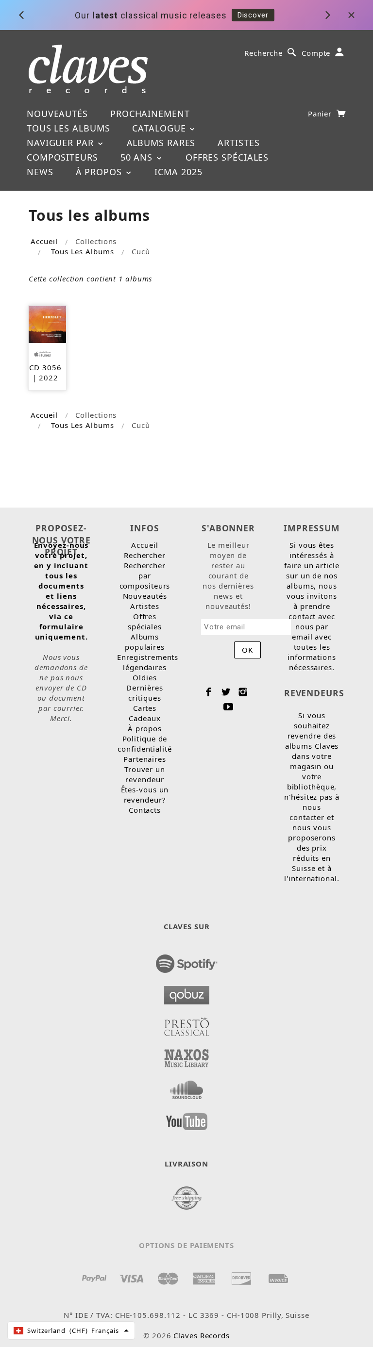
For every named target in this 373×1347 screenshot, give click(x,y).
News (40, 172)
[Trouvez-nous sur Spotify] (187, 961)
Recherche (263, 53)
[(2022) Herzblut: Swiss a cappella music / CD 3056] (47, 323)
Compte (316, 53)
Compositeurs (62, 157)
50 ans (137, 157)
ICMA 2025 (178, 172)
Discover (253, 15)
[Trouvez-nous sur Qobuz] (187, 992)
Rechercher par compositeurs (144, 575)
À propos (100, 172)
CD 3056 (45, 367)
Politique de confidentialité (145, 744)
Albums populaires (145, 642)
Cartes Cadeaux (144, 713)
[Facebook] (208, 692)
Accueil (44, 241)
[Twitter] (226, 692)
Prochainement (150, 113)
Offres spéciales (227, 157)
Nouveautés (57, 113)
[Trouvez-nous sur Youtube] (187, 1118)
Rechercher (145, 555)
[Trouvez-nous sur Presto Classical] (187, 1024)
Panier (321, 113)
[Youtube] (228, 706)
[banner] (88, 69)
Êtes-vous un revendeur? (145, 795)
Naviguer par (62, 142)
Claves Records (201, 1335)
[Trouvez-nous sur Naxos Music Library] (187, 1055)
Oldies (144, 677)
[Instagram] (243, 692)
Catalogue (160, 128)
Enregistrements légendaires (148, 662)
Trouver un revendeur (144, 774)
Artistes (238, 142)
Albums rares (161, 142)
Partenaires (144, 759)
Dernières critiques (144, 693)
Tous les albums (68, 128)
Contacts (145, 810)
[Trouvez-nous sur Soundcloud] (187, 1087)
